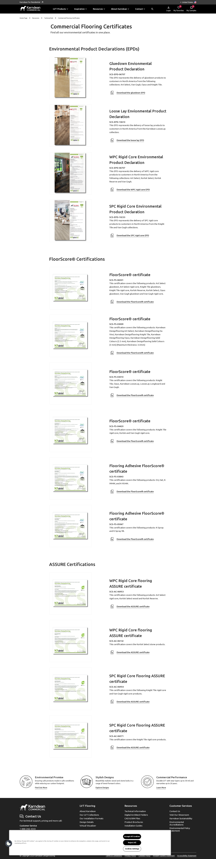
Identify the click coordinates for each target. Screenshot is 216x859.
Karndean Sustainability (181, 818)
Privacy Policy (130, 856)
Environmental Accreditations (177, 823)
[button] (8, 843)
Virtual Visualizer (88, 825)
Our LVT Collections (89, 815)
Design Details (87, 822)
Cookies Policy (144, 856)
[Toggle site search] (152, 9)
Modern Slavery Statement (164, 856)
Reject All (132, 842)
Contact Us (175, 811)
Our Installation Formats (91, 818)
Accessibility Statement (186, 856)
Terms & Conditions (114, 856)
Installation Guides (133, 825)
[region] (90, 842)
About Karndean (88, 811)
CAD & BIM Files (132, 818)
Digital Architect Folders (136, 815)
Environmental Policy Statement (180, 829)
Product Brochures (134, 822)
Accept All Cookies (132, 836)
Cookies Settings (132, 849)
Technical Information (135, 811)
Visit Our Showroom (179, 815)
